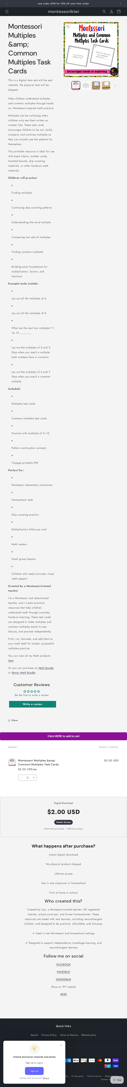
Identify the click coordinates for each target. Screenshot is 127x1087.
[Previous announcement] (6, 3)
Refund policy (89, 1035)
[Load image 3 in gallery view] (96, 85)
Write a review (32, 704)
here (10, 660)
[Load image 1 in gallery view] (76, 85)
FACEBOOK (63, 964)
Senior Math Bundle (23, 673)
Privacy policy (78, 1076)
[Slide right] (115, 85)
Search (34, 1035)
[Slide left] (67, 85)
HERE (63, 994)
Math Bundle (46, 668)
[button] (7, 11)
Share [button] (15, 720)
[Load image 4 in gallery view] (106, 85)
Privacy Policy (49, 1035)
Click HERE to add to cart (63, 736)
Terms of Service (69, 1035)
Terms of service (94, 1076)
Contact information (110, 1079)
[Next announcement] (120, 3)
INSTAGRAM (63, 979)
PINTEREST (63, 972)
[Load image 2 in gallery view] (86, 85)
